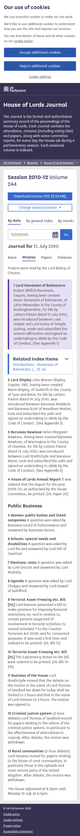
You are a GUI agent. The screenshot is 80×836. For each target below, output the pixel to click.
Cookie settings (40, 77)
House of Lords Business (59, 162)
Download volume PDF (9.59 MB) (40, 196)
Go (66, 235)
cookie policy (23, 41)
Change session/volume (38, 207)
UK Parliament (12, 162)
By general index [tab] (39, 221)
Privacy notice (12, 825)
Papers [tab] (46, 257)
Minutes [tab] (29, 257)
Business (32, 162)
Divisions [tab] (65, 257)
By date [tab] (14, 221)
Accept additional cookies (40, 52)
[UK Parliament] (14, 89)
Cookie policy (11, 814)
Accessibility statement (18, 831)
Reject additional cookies (40, 66)
